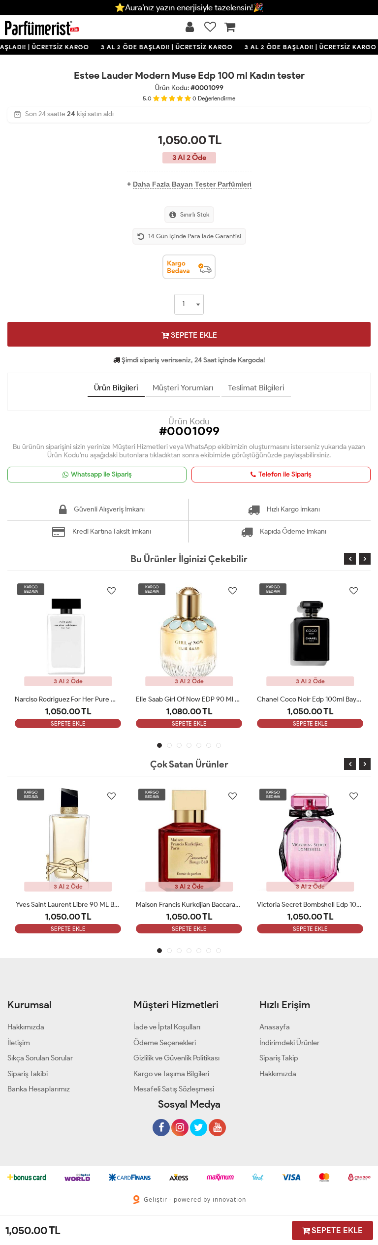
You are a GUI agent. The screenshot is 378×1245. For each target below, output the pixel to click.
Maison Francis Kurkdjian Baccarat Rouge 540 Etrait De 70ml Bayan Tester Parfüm (189, 904)
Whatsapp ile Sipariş (101, 474)
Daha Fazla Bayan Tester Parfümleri (192, 184)
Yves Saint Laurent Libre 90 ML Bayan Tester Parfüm (68, 904)
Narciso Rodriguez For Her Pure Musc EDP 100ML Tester (68, 699)
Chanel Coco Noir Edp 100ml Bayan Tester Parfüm (310, 699)
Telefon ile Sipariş (285, 474)
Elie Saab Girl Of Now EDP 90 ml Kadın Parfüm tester (189, 699)
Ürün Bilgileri (116, 387)
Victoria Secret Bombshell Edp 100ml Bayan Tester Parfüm (310, 904)
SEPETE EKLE (193, 335)
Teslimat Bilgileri (256, 387)
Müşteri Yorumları (183, 387)
